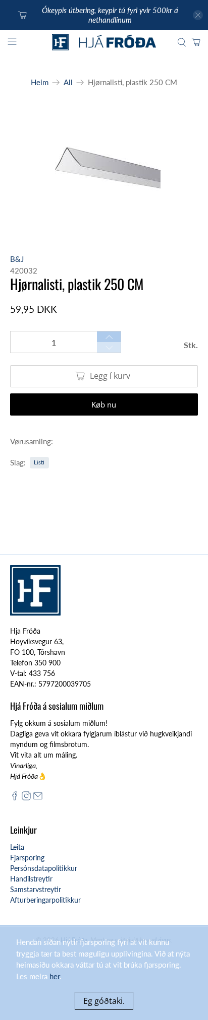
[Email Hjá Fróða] (37, 797)
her (54, 976)
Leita (17, 847)
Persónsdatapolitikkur (43, 868)
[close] (198, 15)
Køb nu (103, 404)
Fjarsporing (27, 857)
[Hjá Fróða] (104, 42)
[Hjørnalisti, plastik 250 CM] (103, 166)
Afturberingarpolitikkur (45, 900)
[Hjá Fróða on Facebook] (14, 797)
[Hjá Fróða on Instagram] (26, 797)
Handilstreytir (31, 878)
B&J (17, 258)
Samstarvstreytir (35, 889)
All (68, 82)
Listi (39, 462)
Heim (39, 82)
